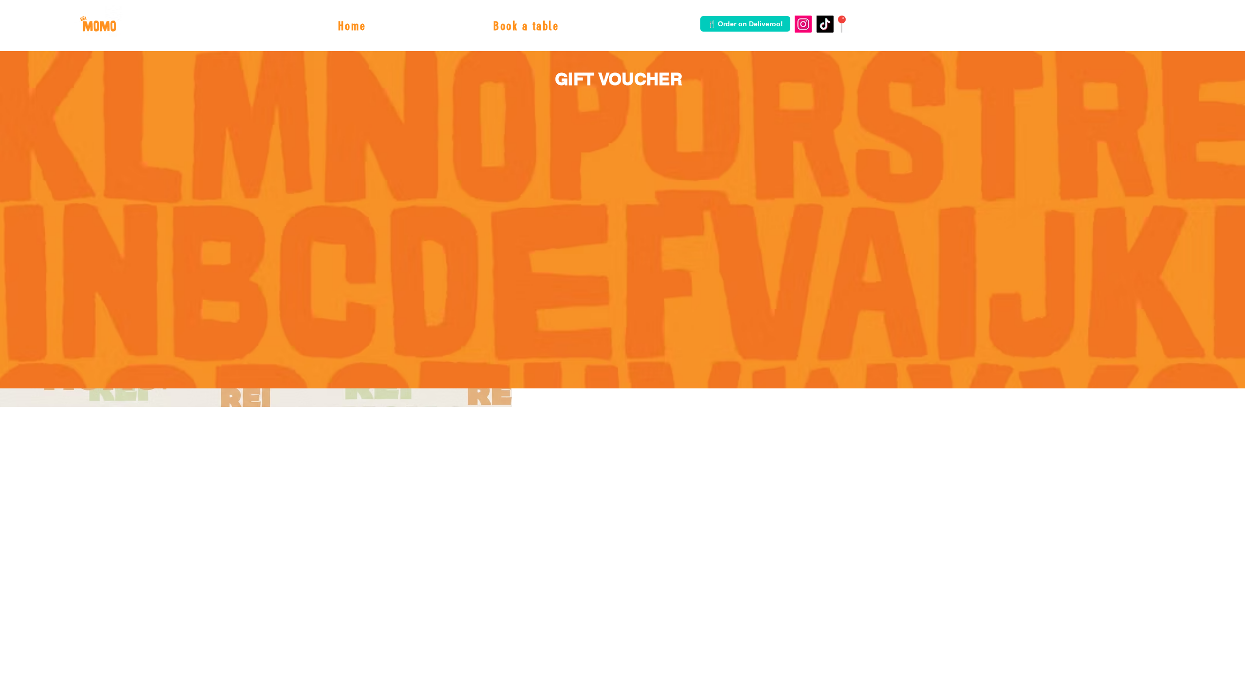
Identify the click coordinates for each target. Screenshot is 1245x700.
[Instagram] (803, 24)
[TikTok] (825, 24)
